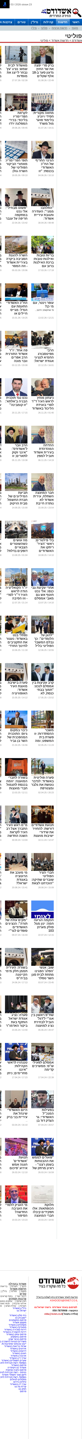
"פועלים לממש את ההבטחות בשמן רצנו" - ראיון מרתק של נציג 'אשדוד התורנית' (43, 1166)
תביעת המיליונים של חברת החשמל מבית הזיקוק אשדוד (17, 500)
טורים (21, 22)
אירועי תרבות (19, 1303)
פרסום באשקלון (18, 1336)
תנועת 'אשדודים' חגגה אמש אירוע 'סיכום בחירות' (18, 1164)
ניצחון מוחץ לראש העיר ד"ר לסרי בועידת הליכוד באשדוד (43, 403)
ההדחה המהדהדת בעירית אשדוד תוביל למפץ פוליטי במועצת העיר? (43, 454)
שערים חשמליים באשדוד (13, 1360)
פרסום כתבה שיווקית (15, 1370)
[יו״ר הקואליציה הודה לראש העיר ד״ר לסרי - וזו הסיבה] (16, 585)
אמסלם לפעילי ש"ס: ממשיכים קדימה (43, 1066)
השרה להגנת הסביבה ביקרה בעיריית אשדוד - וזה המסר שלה (16, 262)
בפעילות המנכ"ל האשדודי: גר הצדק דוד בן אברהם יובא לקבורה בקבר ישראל (44, 1120)
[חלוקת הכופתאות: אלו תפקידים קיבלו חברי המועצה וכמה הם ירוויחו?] (42, 1202)
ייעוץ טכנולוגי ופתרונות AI (14, 1343)
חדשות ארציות (59, 28)
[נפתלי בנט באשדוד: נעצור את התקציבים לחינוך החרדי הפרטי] (16, 632)
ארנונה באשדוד (18, 1355)
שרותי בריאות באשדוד (15, 1346)
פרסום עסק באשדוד (16, 1334)
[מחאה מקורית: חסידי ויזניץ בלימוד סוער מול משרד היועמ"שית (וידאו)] (42, 110)
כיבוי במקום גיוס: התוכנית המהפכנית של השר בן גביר (17, 735)
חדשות (62, 22)
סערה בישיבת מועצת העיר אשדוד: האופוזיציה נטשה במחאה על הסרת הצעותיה (17, 693)
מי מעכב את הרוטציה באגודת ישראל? (18, 878)
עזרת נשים (11, 1305)
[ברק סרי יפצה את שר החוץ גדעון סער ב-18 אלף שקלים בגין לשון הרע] (42, 63)
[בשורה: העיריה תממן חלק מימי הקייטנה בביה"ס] (16, 965)
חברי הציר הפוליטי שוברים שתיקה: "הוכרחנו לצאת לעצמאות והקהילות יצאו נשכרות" (42, 883)
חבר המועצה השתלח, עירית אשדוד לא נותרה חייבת (43, 498)
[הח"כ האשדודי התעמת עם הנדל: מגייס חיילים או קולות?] (16, 300)
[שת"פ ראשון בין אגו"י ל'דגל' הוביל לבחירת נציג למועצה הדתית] (42, 1012)
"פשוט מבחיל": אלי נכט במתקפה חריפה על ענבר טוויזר (16, 215)
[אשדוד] (61, 18)
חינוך (23, 1286)
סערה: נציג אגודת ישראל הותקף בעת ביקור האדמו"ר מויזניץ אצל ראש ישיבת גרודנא (16, 1025)
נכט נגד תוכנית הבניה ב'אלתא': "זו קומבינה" (16, 401)
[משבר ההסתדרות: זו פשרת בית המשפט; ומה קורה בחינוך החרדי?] (42, 727)
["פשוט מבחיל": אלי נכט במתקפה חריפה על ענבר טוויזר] (16, 205)
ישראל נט (21, 1310)
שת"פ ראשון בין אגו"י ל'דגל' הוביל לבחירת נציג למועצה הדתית (42, 1022)
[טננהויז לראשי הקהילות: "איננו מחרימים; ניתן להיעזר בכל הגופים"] (16, 1060)
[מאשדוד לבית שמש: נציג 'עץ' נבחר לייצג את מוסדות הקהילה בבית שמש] (16, 63)
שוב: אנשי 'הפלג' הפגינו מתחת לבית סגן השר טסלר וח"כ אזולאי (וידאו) (42, 976)
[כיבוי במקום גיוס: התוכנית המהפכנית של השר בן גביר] (16, 727)
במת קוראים (6, 1296)
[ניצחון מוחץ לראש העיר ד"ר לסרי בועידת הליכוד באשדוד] (42, 395)
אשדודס (76, 40)
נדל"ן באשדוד (19, 1308)
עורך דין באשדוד (18, 1384)
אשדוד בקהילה (17, 1283)
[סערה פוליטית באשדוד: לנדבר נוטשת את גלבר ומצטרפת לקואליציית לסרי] (42, 775)
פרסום (22, 1391)
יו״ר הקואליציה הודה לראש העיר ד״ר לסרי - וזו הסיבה (16, 593)
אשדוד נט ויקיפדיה (16, 1367)
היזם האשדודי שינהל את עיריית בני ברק (17, 1113)
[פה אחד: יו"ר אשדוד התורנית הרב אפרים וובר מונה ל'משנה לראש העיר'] (16, 347)
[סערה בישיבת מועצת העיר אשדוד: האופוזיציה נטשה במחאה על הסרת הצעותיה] (16, 680)
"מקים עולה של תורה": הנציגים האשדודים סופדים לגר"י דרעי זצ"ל (16, 927)
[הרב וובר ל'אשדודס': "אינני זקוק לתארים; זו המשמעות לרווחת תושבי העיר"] (16, 442)
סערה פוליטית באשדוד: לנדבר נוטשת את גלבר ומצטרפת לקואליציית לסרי (42, 786)
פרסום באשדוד (18, 1365)
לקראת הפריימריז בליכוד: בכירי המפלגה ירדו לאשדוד (18, 120)
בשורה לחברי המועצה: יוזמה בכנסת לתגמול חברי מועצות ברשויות (16, 784)
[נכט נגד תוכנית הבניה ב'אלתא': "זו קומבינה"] (16, 395)
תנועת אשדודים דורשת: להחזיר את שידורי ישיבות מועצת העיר (42, 832)
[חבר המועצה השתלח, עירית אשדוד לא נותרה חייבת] (42, 490)
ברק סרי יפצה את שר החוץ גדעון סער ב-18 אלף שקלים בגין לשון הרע (43, 72)
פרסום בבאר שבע (17, 1339)
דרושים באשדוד (18, 1351)
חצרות (14, 1286)
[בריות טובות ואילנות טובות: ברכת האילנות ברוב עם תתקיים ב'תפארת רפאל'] (42, 252)
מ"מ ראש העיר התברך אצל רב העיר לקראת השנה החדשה (16, 830)
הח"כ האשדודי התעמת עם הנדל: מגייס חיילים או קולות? (16, 310)
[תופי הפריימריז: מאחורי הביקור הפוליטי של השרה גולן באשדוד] (16, 157)
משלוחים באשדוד (17, 1324)
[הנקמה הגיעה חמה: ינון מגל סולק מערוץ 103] (42, 917)
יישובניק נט (20, 1317)
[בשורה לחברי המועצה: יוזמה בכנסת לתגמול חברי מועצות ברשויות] (16, 775)
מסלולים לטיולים (18, 1379)
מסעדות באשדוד (17, 1327)
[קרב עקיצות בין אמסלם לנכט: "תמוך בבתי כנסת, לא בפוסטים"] (42, 680)
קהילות (48, 22)
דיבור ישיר (21, 1296)
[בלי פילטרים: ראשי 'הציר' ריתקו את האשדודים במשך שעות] (42, 537)
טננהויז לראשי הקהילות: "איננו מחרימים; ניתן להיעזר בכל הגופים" (17, 1071)
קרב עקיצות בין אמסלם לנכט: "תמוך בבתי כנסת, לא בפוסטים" (43, 690)
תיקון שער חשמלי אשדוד (14, 1374)
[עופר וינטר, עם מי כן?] (42, 300)
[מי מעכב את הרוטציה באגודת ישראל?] (16, 870)
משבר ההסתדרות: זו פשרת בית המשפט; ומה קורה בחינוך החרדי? (44, 739)
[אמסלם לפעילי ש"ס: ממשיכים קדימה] (42, 1060)
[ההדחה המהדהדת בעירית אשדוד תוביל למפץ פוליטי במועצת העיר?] (42, 442)
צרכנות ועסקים (17, 1298)
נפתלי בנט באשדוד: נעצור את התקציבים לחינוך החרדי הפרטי (16, 642)
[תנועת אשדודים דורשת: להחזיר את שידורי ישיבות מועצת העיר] (42, 822)
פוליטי (44, 28)
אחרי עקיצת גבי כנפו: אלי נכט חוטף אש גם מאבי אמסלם (42, 593)
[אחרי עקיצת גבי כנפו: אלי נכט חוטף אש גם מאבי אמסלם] (42, 585)
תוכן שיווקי (21, 1301)
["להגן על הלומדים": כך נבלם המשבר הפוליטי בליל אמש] (42, 632)
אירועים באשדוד (18, 1348)
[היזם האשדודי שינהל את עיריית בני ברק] (16, 1107)
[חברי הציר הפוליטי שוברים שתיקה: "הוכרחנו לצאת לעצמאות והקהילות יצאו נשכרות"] (42, 870)
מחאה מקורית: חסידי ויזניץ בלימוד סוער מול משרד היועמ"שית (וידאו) (43, 121)
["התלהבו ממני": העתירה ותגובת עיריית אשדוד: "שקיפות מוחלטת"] (42, 205)
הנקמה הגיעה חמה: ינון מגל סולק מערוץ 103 (44, 925)
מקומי (75, 28)
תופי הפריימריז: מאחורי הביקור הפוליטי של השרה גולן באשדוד (16, 167)
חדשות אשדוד (60, 40)
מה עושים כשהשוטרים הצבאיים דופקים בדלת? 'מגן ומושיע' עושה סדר (17, 549)
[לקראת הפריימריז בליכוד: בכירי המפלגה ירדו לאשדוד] (16, 110)
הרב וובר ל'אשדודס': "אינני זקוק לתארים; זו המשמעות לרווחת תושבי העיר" (17, 456)
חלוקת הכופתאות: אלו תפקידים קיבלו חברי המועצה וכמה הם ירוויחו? (43, 1213)
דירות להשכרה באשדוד (14, 1332)
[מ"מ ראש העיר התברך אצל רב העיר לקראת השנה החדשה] (16, 822)
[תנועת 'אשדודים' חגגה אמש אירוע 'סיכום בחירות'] (16, 1155)
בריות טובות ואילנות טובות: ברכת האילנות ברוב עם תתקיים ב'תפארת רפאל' (42, 264)
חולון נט (22, 1389)
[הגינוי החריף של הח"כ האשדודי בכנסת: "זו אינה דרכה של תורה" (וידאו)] (42, 157)
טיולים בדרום (19, 1381)
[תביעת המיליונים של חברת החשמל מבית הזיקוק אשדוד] (16, 490)
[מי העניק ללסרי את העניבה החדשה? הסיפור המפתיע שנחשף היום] (16, 1202)
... (26, 408)
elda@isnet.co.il (53, 1314)
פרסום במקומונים (17, 1320)
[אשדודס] (55, 1288)
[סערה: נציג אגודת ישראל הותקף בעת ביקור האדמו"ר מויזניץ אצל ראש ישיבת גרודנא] (16, 1012)
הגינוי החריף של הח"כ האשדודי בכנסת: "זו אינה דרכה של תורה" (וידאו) (43, 169)
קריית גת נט (20, 1386)
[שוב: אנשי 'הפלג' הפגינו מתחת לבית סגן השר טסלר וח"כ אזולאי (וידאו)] (42, 965)
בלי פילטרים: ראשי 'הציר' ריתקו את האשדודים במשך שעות (44, 547)
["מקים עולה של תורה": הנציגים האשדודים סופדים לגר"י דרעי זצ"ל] (16, 917)
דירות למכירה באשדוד (15, 1329)
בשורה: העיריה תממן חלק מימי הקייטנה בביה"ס (16, 973)
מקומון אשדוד (19, 1322)
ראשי (75, 22)
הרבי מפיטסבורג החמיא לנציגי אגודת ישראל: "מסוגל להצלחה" (44, 359)
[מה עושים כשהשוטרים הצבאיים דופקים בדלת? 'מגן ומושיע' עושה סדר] (16, 537)
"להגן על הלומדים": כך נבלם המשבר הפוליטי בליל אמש (44, 642)
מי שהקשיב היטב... (44, 310)
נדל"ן (34, 22)
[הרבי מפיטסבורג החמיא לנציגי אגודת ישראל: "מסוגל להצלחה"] (42, 347)
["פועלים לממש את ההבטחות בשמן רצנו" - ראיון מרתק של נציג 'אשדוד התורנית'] (42, 1155)
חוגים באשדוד (19, 1353)
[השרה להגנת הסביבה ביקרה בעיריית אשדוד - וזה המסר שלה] (16, 252)
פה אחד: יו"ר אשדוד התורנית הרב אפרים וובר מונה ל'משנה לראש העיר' (16, 359)
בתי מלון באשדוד (17, 1315)
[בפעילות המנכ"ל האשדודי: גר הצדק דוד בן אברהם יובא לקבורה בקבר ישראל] (42, 1107)
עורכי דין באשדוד (17, 1358)
